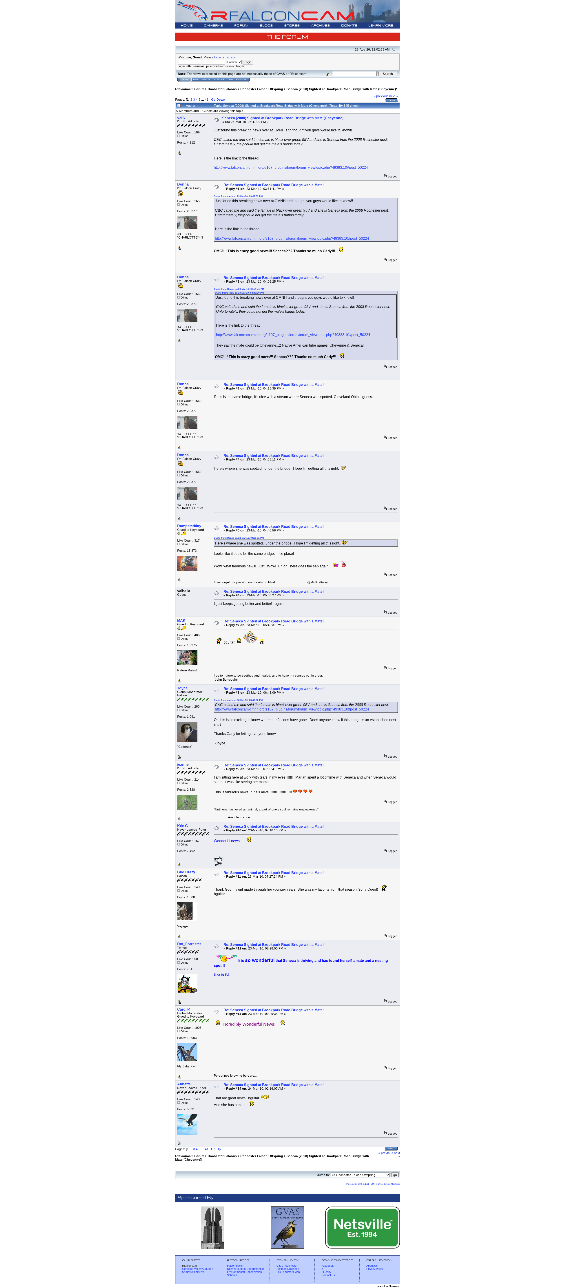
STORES (292, 25)
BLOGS (266, 25)
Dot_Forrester (189, 944)
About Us (372, 1265)
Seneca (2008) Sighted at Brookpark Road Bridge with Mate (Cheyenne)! (342, 89)
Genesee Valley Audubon (197, 1268)
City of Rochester (286, 1265)
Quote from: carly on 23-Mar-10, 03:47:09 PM (238, 196)
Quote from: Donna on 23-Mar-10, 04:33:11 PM (239, 538)
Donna (183, 184)
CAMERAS (213, 25)
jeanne (183, 764)
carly (181, 117)
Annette (184, 1084)
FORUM (241, 25)
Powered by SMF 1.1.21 (357, 1184)
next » (393, 96)
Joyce (182, 688)
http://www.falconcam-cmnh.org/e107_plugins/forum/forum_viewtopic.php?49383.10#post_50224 (291, 167)
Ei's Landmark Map (288, 1272)
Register (241, 79)
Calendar (218, 79)
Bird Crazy (186, 872)
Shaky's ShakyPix (193, 1272)
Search (205, 79)
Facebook (327, 1265)
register (231, 57)
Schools (232, 1275)
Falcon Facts (235, 1265)
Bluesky (326, 1272)
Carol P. (183, 1009)
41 (206, 99)
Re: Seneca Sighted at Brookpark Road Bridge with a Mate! (273, 185)
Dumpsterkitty (189, 526)
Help (196, 79)
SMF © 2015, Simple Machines (385, 1184)
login (217, 57)
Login (230, 79)
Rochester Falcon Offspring (261, 89)
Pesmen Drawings (287, 1268)
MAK (181, 620)
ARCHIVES (320, 25)
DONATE (349, 25)
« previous (381, 96)
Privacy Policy (374, 1268)
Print (392, 101)
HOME (187, 25)
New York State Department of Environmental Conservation (245, 1270)
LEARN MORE (380, 25)
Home (185, 79)
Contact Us (328, 1275)
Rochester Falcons (222, 89)
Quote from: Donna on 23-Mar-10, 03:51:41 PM (239, 289)
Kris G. (183, 826)
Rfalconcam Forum (189, 89)
